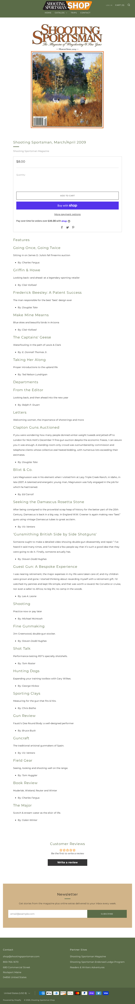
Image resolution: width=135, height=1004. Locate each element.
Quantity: (21, 175)
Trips (74, 13)
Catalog (60, 13)
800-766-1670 (10, 961)
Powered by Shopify (12, 1000)
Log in (109, 5)
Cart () (119, 5)
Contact (85, 13)
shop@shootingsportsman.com (21, 956)
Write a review (67, 862)
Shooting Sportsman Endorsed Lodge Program (97, 961)
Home (48, 13)
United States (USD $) (15, 993)
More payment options (67, 214)
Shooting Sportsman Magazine (31, 151)
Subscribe (107, 914)
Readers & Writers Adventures (87, 967)
